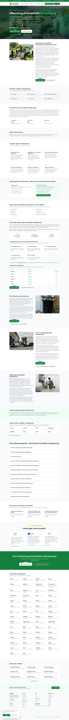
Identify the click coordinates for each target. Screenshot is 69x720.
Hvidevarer (12, 283)
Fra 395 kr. (30, 276)
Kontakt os (37, 699)
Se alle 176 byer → (34, 681)
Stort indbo (24, 696)
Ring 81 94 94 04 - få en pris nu (28, 287)
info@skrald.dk (11, 700)
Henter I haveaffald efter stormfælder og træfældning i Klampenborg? (25, 465)
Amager (49, 698)
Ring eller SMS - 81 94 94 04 (42, 564)
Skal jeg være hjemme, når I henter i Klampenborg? (21, 478)
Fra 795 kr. (30, 278)
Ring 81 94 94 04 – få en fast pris (44, 195)
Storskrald (12, 273)
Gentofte (49, 701)
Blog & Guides (37, 698)
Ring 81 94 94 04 (51, 80)
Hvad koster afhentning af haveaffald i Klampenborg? (21, 447)
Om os (42, 4)
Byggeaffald (13, 278)
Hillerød (49, 704)
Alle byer (36, 701)
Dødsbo (12, 281)
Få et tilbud (57, 3)
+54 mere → (24, 707)
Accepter (6, 715)
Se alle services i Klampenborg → (15, 435)
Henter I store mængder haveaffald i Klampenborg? (21, 452)
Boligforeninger (25, 699)
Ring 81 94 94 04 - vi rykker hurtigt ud (19, 324)
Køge (49, 705)
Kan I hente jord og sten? (16, 456)
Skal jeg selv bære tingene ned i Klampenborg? (20, 496)
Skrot (23, 705)
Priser (36, 3)
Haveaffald (15, 10)
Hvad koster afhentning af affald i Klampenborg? (20, 487)
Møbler (12, 276)
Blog (39, 3)
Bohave (23, 704)
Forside (22, 3)
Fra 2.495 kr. (30, 281)
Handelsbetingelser (56, 717)
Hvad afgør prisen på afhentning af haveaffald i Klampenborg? (23, 474)
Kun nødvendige (14, 715)
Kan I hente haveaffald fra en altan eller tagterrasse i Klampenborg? (24, 469)
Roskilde (49, 702)
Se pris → (57, 276)
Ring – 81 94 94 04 (27, 31)
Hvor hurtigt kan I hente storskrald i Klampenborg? (21, 492)
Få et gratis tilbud (15, 31)
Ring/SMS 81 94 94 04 (49, 3)
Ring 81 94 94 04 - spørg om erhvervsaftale (46, 366)
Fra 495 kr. (30, 273)
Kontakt (47, 717)
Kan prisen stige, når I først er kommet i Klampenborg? (22, 483)
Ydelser (26, 3)
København (50, 695)
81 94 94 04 (56, 687)
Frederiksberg (50, 696)
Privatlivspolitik (51, 717)
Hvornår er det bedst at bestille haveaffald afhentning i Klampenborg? (25, 461)
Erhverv (31, 3)
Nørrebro (49, 699)
